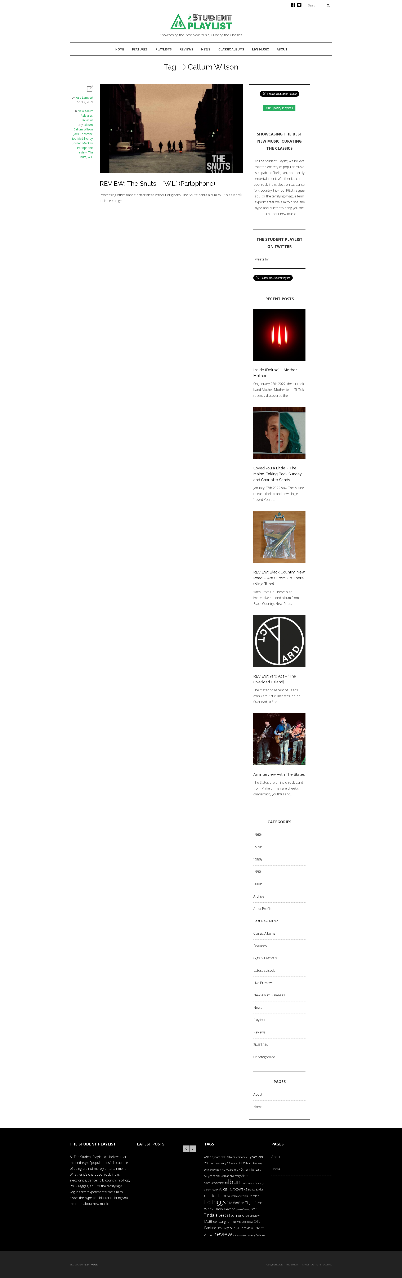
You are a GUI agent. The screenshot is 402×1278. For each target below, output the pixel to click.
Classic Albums (231, 49)
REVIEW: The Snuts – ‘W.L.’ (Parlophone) (157, 183)
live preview (252, 1215)
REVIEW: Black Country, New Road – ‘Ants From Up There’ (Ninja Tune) (279, 578)
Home (119, 49)
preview (247, 1228)
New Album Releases (269, 995)
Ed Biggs (215, 1202)
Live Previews (263, 982)
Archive (258, 896)
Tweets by (260, 259)
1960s (258, 834)
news (250, 1222)
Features (140, 49)
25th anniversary (252, 1163)
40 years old (230, 1169)
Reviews (186, 49)
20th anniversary (215, 1163)
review (82, 152)
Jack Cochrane (83, 134)
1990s (258, 871)
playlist (228, 1227)
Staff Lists (260, 1044)
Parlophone (85, 148)
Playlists (164, 49)
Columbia (232, 1196)
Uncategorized (264, 1057)
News (205, 49)
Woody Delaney (256, 1235)
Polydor (237, 1228)
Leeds (223, 1215)
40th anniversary (250, 1169)
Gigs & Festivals (265, 958)
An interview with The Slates (279, 774)
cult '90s (243, 1196)
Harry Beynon (225, 1209)
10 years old (217, 1157)
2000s (258, 884)
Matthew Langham (218, 1221)
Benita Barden (256, 1189)
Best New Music (265, 921)
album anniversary (254, 1183)
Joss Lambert (84, 97)
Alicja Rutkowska (233, 1189)
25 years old (234, 1163)
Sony (235, 1235)
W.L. (90, 157)
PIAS (219, 1228)
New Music (239, 1222)
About (282, 49)
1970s (258, 847)
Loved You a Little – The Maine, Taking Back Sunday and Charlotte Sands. (277, 474)
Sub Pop (242, 1235)
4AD (206, 1157)
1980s (258, 859)
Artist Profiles (263, 908)
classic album (215, 1195)
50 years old (212, 1176)
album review (211, 1189)
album (88, 125)
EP (242, 1203)
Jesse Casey (242, 1209)
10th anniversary (235, 1157)
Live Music (260, 49)
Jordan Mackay (83, 143)
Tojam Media (90, 1264)
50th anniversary (230, 1176)
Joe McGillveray (82, 138)
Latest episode (264, 970)
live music (236, 1215)
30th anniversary (212, 1169)
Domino (254, 1196)
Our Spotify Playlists (279, 108)
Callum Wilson (83, 129)
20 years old (254, 1157)
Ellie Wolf (233, 1203)
